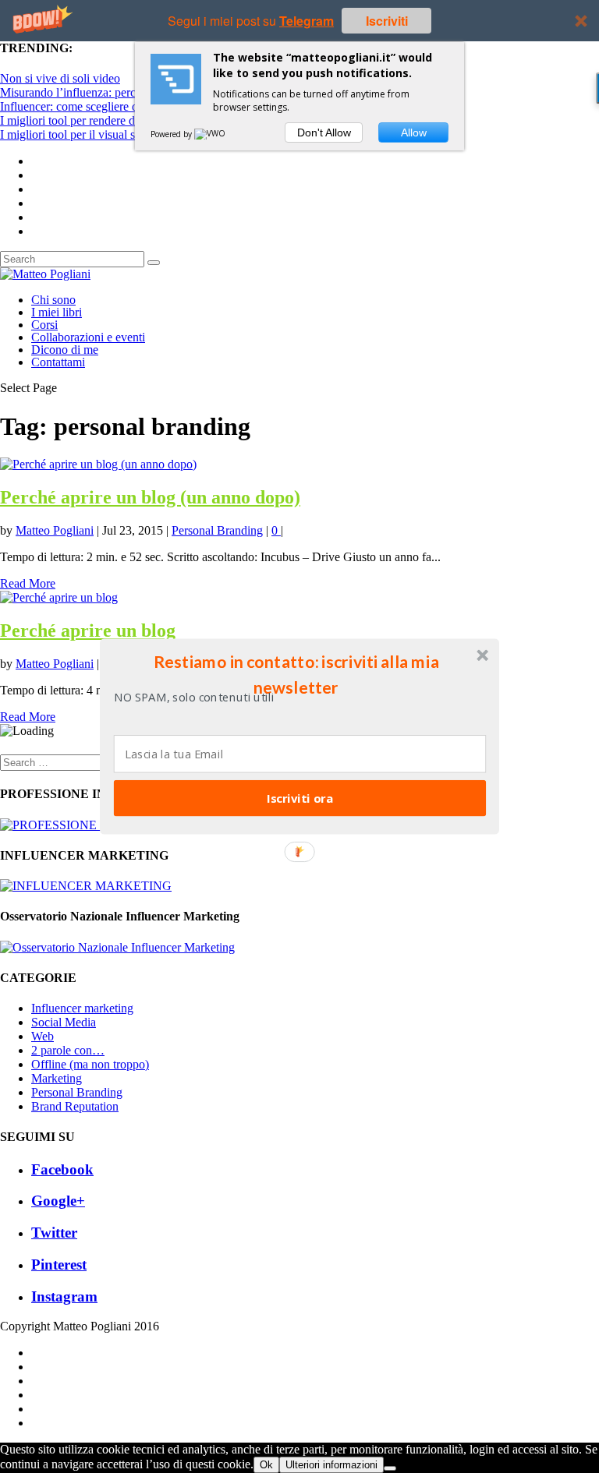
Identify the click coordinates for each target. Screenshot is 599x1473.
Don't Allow (324, 132)
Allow (414, 132)
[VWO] (210, 134)
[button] (296, 674)
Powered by (172, 134)
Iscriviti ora (300, 798)
